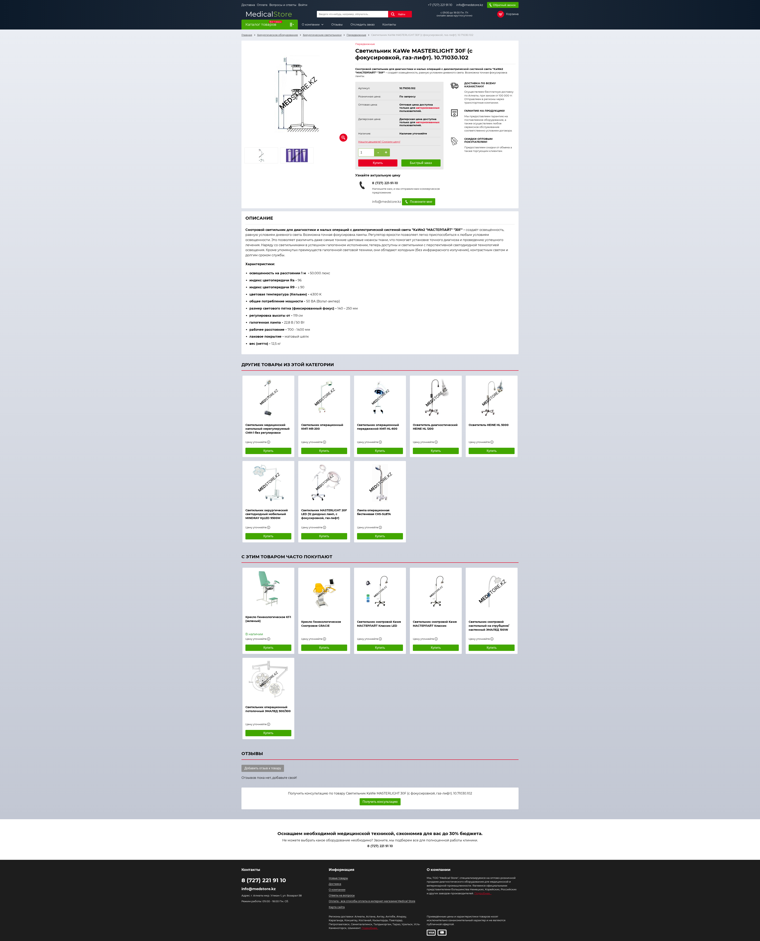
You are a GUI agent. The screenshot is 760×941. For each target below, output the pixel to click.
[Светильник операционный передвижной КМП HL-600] (380, 397)
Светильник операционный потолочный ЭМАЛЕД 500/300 (268, 709)
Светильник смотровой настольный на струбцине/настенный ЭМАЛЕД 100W (489, 625)
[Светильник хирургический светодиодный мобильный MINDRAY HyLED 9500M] (268, 483)
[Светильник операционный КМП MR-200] (324, 397)
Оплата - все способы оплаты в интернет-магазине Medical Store (372, 901)
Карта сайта (337, 907)
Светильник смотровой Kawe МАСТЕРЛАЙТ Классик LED (379, 624)
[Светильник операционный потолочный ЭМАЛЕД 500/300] (268, 679)
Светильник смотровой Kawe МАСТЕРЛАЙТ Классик (435, 624)
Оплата (262, 5)
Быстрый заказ (421, 163)
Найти (401, 14)
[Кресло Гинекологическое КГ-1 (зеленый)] (268, 589)
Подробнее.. (370, 928)
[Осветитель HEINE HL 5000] (492, 397)
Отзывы (337, 24)
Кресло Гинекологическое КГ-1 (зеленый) (268, 619)
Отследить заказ (362, 24)
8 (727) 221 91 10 (380, 846)
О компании (311, 24)
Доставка (248, 5)
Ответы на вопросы (342, 895)
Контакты (389, 24)
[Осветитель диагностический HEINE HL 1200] (436, 397)
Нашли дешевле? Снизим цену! (379, 141)
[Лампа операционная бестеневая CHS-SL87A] (380, 483)
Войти (302, 5)
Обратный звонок (504, 5)
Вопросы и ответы (282, 5)
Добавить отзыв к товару (262, 768)
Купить (378, 163)
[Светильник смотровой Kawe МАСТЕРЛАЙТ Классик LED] (380, 592)
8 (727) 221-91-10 (385, 183)
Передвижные (365, 44)
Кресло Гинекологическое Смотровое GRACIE (321, 624)
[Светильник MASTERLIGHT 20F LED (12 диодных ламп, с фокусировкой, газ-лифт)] (324, 483)
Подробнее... (483, 893)
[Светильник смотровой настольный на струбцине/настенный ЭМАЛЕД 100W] (492, 592)
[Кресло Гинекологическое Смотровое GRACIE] (324, 592)
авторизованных (428, 107)
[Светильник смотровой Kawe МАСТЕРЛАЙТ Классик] (436, 592)
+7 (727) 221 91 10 (440, 5)
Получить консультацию (380, 801)
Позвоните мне (421, 201)
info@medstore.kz (469, 5)
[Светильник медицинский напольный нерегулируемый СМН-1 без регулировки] (268, 397)
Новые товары (338, 878)
